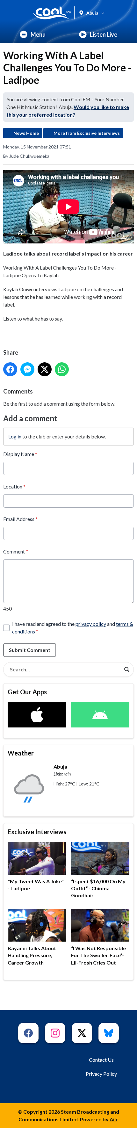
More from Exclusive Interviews (87, 133)
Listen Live (103, 34)
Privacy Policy (101, 1074)
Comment (15, 551)
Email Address (20, 519)
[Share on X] (45, 369)
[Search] (127, 669)
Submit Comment (29, 650)
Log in (14, 436)
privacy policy (91, 624)
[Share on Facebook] (10, 369)
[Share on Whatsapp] (62, 369)
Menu (38, 34)
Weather (21, 753)
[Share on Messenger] (27, 369)
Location (14, 486)
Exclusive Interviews (37, 831)
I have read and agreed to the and (72, 627)
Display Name (20, 454)
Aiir (114, 1119)
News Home (26, 133)
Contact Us (101, 1060)
